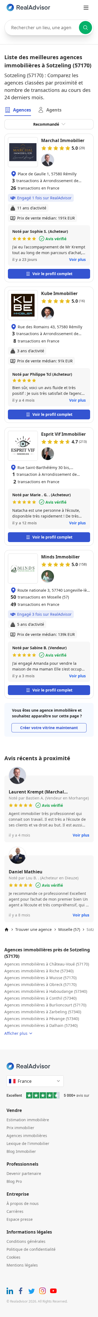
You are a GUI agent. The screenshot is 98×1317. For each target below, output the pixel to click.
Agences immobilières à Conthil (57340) (40, 998)
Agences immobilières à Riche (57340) (39, 970)
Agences (22, 110)
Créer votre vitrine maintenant (49, 727)
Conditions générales (26, 1241)
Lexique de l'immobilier (28, 1143)
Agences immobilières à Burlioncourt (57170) (45, 1005)
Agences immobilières (27, 1135)
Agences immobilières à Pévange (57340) (41, 1018)
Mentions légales (22, 1265)
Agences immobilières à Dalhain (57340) (41, 1025)
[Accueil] (6, 929)
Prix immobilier (20, 1127)
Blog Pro (14, 1181)
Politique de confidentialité (31, 1249)
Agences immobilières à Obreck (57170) (40, 984)
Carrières (15, 1211)
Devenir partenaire (24, 1173)
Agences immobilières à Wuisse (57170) (40, 977)
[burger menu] (86, 7)
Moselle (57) (69, 929)
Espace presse (20, 1219)
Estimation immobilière (28, 1119)
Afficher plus (15, 1033)
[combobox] (49, 27)
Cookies (13, 1257)
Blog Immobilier (21, 1151)
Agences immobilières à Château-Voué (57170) (46, 964)
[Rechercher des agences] (85, 27)
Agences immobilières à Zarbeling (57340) (42, 1011)
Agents (54, 110)
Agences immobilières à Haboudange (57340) (45, 991)
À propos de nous (23, 1203)
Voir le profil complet (52, 273)
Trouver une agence (33, 929)
